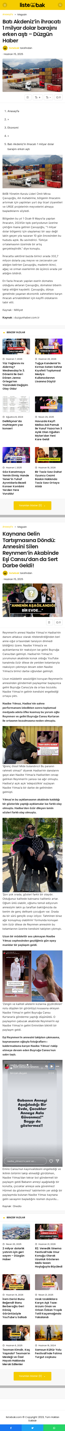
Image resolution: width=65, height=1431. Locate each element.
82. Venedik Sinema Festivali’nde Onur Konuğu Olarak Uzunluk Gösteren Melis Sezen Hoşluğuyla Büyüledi (48, 1257)
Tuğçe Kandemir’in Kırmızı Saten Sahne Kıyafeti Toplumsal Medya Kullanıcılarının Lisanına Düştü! (48, 372)
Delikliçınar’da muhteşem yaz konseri (12, 424)
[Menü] (4, 5)
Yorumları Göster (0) (30, 505)
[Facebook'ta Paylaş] (11, 1427)
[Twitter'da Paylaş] (32, 1427)
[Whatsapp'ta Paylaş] (54, 1427)
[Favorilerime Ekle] (28, 97)
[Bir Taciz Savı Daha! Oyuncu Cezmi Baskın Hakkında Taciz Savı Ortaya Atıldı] (48, 455)
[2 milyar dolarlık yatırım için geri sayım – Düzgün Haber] (16, 1232)
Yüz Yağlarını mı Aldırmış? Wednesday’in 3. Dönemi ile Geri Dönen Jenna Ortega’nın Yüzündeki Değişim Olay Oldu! (15, 376)
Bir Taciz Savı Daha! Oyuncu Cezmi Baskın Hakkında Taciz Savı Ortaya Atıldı (48, 479)
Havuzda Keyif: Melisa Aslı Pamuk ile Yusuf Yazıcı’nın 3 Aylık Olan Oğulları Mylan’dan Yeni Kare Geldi (48, 430)
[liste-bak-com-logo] (32, 4)
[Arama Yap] (60, 5)
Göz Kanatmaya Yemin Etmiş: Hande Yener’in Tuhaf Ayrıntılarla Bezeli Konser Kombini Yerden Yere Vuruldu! (15, 483)
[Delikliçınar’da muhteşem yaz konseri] (16, 404)
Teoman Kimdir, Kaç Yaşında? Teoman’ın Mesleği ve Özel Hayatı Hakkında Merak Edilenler (16, 1357)
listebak (14, 48)
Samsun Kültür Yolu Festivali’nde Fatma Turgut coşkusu (48, 1353)
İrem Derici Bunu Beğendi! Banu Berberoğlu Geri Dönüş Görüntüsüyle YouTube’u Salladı (14, 1308)
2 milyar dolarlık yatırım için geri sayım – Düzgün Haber (13, 1254)
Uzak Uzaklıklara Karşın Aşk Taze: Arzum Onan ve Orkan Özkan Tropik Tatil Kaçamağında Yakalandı (48, 1308)
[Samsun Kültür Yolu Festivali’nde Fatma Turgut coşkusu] (48, 1333)
